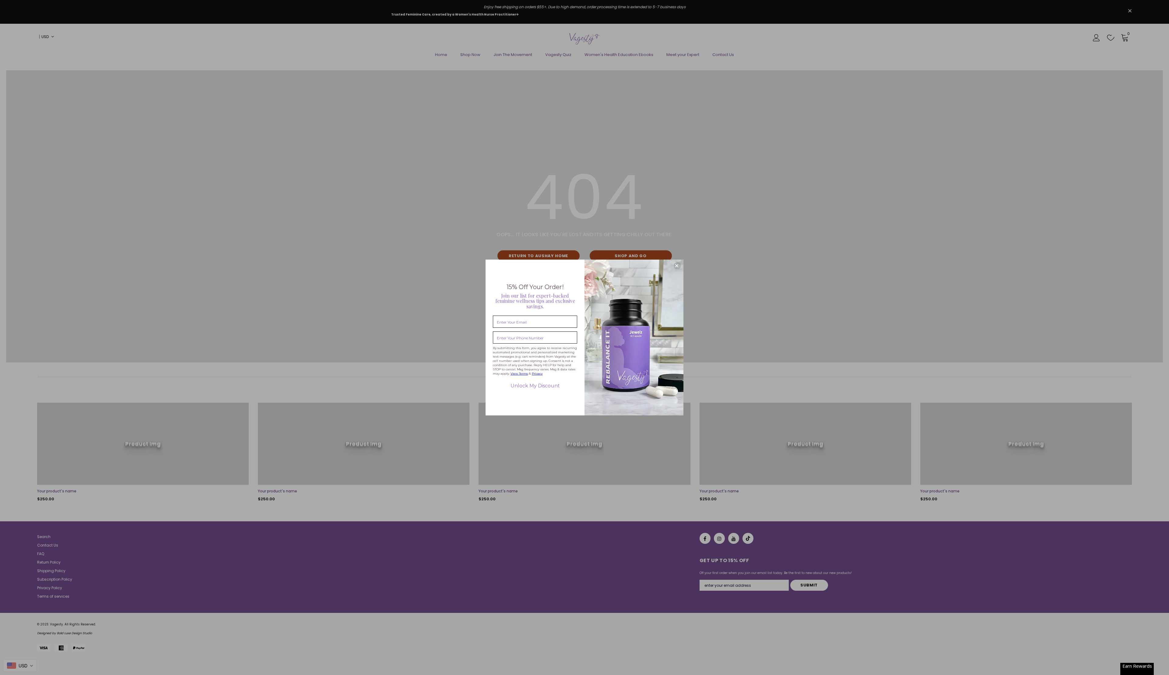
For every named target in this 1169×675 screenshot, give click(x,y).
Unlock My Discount (535, 386)
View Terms (519, 374)
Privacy (537, 374)
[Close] (677, 265)
